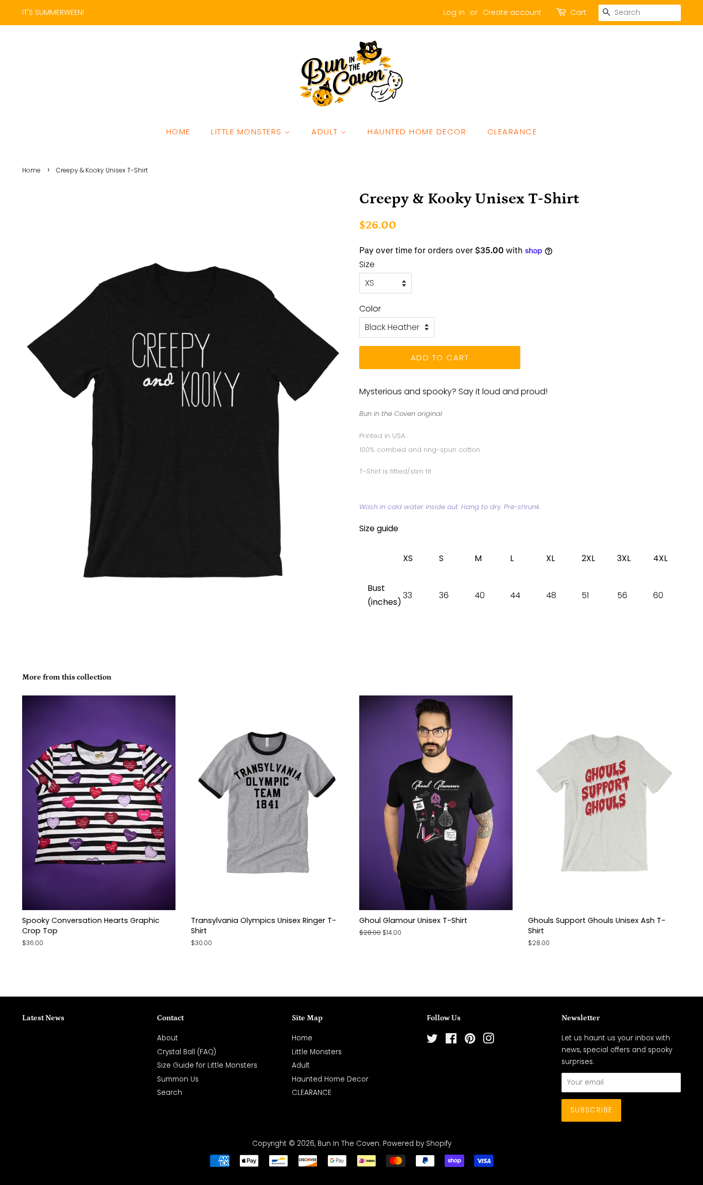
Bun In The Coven (348, 1143)
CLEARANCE (512, 131)
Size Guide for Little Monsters (207, 1065)
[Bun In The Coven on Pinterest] (470, 1040)
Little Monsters (248, 131)
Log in (454, 12)
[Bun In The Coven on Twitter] (432, 1040)
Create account (512, 12)
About (167, 1038)
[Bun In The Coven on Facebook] (451, 1040)
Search (169, 1092)
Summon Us (178, 1079)
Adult (326, 131)
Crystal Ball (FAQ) (186, 1052)
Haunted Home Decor (416, 131)
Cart (578, 12)
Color (370, 309)
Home (178, 131)
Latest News (43, 1018)
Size (367, 264)
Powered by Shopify (417, 1143)
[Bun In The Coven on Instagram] (488, 1040)
